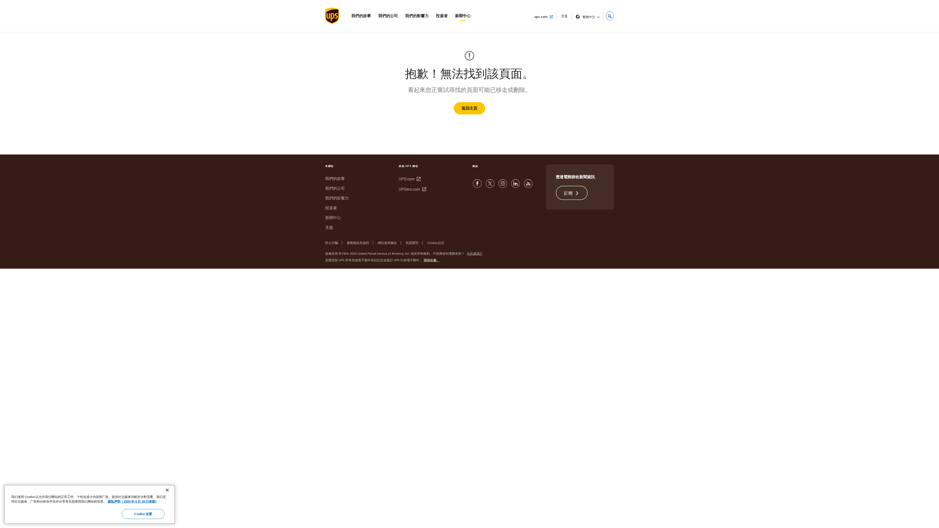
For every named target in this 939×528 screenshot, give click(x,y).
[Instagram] (503, 186)
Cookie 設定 (435, 243)
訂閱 (569, 193)
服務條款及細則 (358, 243)
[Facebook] (477, 186)
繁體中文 (589, 17)
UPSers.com (412, 189)
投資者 (442, 15)
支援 (566, 17)
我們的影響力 (417, 15)
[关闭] (167, 490)
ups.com (542, 16)
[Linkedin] (515, 186)
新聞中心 (463, 15)
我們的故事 (361, 15)
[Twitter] (490, 186)
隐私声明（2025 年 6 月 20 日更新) (132, 502)
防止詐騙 (331, 243)
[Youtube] (528, 186)
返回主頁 (469, 108)
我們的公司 (388, 15)
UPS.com (409, 179)
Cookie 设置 (143, 514)
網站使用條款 (387, 243)
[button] (610, 16)
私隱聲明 (412, 243)
